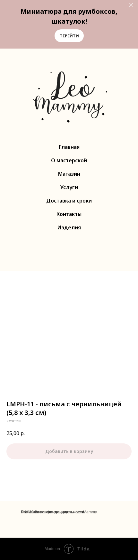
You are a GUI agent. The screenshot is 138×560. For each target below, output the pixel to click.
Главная (69, 146)
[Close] (131, 5)
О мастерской (69, 160)
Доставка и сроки (69, 200)
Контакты (69, 214)
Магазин (69, 173)
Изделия (69, 227)
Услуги (69, 187)
